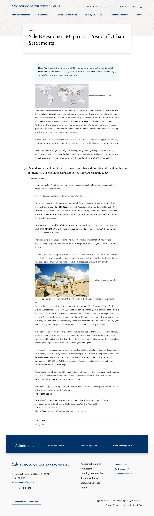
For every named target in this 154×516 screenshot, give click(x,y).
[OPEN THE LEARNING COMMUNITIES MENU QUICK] (67, 17)
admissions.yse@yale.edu (23, 482)
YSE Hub (133, 7)
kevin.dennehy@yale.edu (62, 411)
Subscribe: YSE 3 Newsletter (26, 501)
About (139, 14)
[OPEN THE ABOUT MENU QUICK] (139, 17)
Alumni (107, 7)
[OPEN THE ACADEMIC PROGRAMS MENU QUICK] (20, 17)
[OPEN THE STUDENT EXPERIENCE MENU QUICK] (119, 17)
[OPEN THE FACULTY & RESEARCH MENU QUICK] (94, 17)
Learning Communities (67, 14)
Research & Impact (90, 478)
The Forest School (86, 7)
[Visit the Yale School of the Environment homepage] (36, 6)
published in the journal (67, 196)
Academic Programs (21, 14)
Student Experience (119, 14)
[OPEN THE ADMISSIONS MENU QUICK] (43, 17)
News (115, 7)
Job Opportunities (122, 473)
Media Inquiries (121, 464)
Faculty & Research (93, 14)
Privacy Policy (112, 505)
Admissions (43, 14)
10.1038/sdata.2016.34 (48, 407)
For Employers (120, 469)
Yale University (118, 500)
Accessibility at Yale (133, 505)
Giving (99, 7)
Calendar (123, 7)
